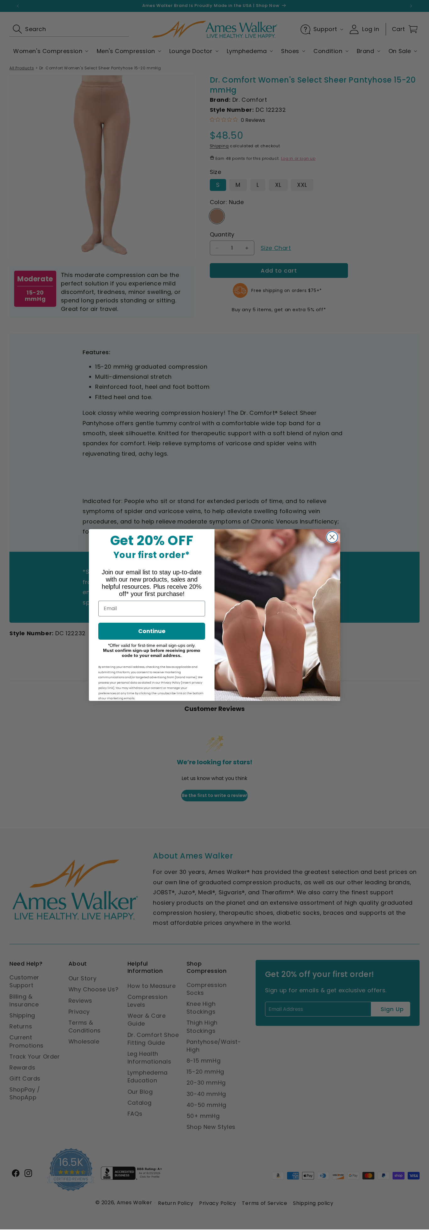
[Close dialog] (332, 537)
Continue (152, 631)
